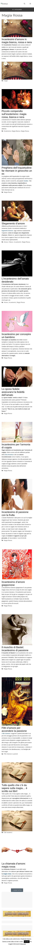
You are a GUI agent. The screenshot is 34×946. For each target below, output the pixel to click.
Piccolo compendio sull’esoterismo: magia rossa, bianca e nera (14, 114)
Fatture (11, 242)
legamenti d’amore (7, 230)
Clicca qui (23, 944)
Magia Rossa (25, 131)
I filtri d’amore (6, 733)
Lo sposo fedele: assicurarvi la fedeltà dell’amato (13, 392)
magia (6, 81)
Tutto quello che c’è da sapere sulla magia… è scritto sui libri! (14, 788)
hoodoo (26, 181)
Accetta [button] (27, 941)
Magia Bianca (16, 131)
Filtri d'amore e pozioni (11, 754)
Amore (6, 242)
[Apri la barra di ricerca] (24, 4)
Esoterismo (7, 131)
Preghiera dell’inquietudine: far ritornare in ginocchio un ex (17, 170)
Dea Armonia (9, 454)
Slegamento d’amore (13, 223)
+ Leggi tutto (17, 890)
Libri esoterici (8, 832)
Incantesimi (17, 242)
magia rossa (7, 874)
